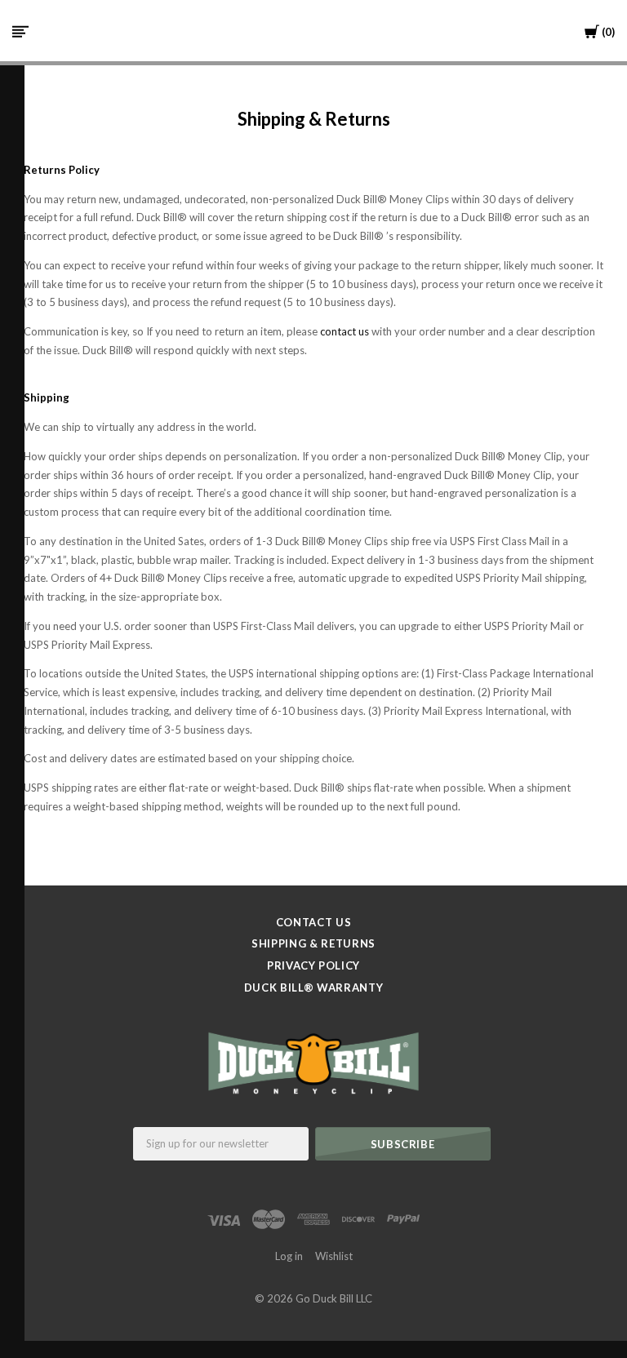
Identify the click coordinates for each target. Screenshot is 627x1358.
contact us (344, 331)
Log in (289, 1256)
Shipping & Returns (313, 943)
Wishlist (334, 1256)
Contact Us (314, 922)
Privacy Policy (313, 965)
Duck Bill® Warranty (313, 987)
